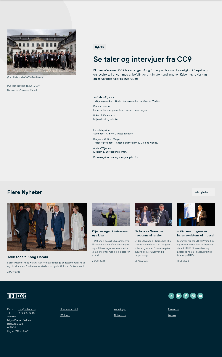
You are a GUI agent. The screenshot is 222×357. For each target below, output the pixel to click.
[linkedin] (179, 296)
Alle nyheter (201, 192)
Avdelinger (120, 309)
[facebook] (186, 296)
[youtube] (200, 296)
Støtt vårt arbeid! (69, 309)
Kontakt (172, 315)
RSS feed (65, 315)
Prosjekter (173, 309)
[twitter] (171, 296)
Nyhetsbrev (120, 315)
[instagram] (193, 296)
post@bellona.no (26, 309)
